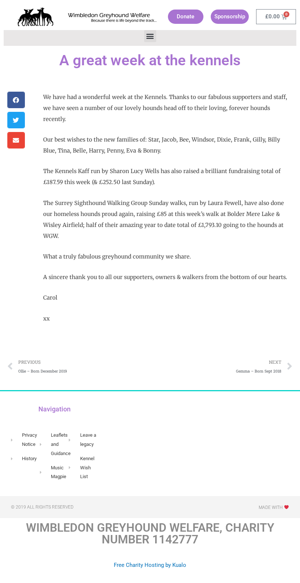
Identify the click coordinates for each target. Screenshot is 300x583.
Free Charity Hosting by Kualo (150, 565)
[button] (150, 36)
